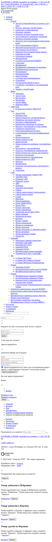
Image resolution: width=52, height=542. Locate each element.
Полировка (20, 100)
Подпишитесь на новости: (12, 432)
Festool (13, 21)
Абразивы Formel (22, 267)
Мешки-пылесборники (20, 298)
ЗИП (17, 183)
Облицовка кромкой (23, 56)
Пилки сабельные (22, 208)
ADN (19, 466)
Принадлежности (22, 137)
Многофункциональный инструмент (30, 48)
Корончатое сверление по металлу (29, 124)
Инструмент (20, 98)
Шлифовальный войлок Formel (28, 271)
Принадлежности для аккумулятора (30, 118)
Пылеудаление (21, 76)
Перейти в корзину (9, 397)
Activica (20, 463)
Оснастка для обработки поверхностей (31, 151)
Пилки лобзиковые (23, 210)
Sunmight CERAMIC (23, 243)
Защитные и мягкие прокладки (28, 240)
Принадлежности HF (24, 140)
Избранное (5, 499)
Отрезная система (22, 54)
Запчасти (19, 161)
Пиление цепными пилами (26, 39)
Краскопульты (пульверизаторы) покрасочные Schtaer (28, 281)
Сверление (19, 170)
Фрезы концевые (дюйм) (25, 234)
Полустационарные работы (26, 45)
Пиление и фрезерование (25, 122)
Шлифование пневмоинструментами (30, 67)
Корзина (4, 519)
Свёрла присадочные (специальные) (30, 192)
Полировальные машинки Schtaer (29, 278)
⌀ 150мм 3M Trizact (23, 258)
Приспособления (22, 201)
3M (12, 256)
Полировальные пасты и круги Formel (31, 269)
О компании (11, 309)
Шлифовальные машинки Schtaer (29, 276)
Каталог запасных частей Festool (28, 28)
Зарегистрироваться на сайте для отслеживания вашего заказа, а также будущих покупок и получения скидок (25, 368)
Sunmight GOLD (22, 249)
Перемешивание (22, 74)
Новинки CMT (21, 179)
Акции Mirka (20, 102)
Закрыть (5, 478)
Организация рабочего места (27, 83)
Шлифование (20, 65)
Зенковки (19, 186)
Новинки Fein (21, 115)
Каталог (9, 19)
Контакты (10, 311)
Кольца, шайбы (21, 221)
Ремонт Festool (12, 307)
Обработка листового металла (27, 120)
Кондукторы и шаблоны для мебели (25, 300)
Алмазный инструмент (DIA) (27, 212)
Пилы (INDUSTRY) (23, 203)
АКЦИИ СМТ (21, 177)
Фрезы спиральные (23, 223)
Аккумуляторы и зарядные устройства (31, 37)
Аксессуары (20, 96)
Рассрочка (10, 304)
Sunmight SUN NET (23, 245)
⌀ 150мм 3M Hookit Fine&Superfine (29, 263)
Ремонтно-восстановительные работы (31, 52)
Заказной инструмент (24, 188)
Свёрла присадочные (24, 194)
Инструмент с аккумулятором (27, 148)
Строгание (19, 63)
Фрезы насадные (22, 227)
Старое (18, 197)
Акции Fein (20, 113)
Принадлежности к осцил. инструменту (31, 153)
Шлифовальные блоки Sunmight (28, 251)
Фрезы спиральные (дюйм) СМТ (28, 175)
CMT (13, 172)
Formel (13, 265)
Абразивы (19, 94)
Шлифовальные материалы (26, 69)
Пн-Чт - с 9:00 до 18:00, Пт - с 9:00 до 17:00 (24, 5)
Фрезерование (21, 58)
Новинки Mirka (21, 105)
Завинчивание (21, 142)
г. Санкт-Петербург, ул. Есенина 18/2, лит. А (21, 4)
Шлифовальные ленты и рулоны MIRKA (28, 302)
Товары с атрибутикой (24, 89)
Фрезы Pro (19, 236)
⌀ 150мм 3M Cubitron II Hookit (27, 260)
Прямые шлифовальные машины (19, 413)
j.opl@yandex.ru (7, 443)
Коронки (19, 218)
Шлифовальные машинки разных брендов (28, 296)
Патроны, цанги (22, 181)
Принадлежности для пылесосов (28, 157)
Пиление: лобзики (23, 32)
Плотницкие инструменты (26, 50)
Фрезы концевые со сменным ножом (30, 229)
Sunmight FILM (21, 247)
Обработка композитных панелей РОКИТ (28, 289)
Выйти (8, 391)
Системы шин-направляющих (27, 78)
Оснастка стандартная (24, 155)
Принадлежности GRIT (25, 159)
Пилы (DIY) (20, 205)
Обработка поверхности (25, 129)
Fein (12, 111)
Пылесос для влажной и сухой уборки (31, 126)
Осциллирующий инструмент (27, 131)
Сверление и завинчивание (26, 30)
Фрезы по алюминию (24, 225)
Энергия (9, 404)
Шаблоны (19, 199)
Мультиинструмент (23, 216)
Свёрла (18, 190)
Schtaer (13, 274)
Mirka (13, 91)
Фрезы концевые (22, 232)
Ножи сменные (21, 214)
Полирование (21, 72)
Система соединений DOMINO (28, 61)
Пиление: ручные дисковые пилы (29, 34)
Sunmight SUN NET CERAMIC (28, 254)
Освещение (20, 80)
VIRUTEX (15, 107)
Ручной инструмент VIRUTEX (28, 109)
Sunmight (14, 238)
